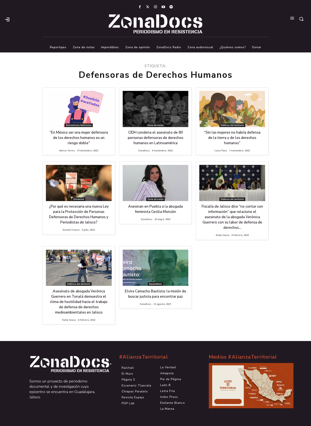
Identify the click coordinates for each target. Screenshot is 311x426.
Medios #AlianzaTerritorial (243, 357)
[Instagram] (155, 7)
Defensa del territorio (232, 125)
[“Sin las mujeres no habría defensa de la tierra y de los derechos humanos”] (232, 109)
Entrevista (78, 199)
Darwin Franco (71, 229)
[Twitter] (147, 7)
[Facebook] (140, 7)
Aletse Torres (67, 150)
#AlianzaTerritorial (143, 357)
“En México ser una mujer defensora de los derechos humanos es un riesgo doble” (79, 137)
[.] (7, 19)
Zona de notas (155, 125)
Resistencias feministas (79, 125)
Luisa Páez (221, 150)
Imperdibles (155, 283)
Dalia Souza (222, 235)
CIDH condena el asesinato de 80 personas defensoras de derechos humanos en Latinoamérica (155, 137)
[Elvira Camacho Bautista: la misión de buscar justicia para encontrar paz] (156, 268)
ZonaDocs (144, 150)
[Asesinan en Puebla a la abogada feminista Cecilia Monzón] (156, 183)
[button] (301, 18)
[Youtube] (163, 7)
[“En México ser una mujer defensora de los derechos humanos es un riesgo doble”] (79, 109)
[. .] (65, 364)
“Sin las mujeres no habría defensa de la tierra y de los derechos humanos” (232, 137)
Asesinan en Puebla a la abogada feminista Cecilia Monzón (155, 209)
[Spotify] (171, 7)
